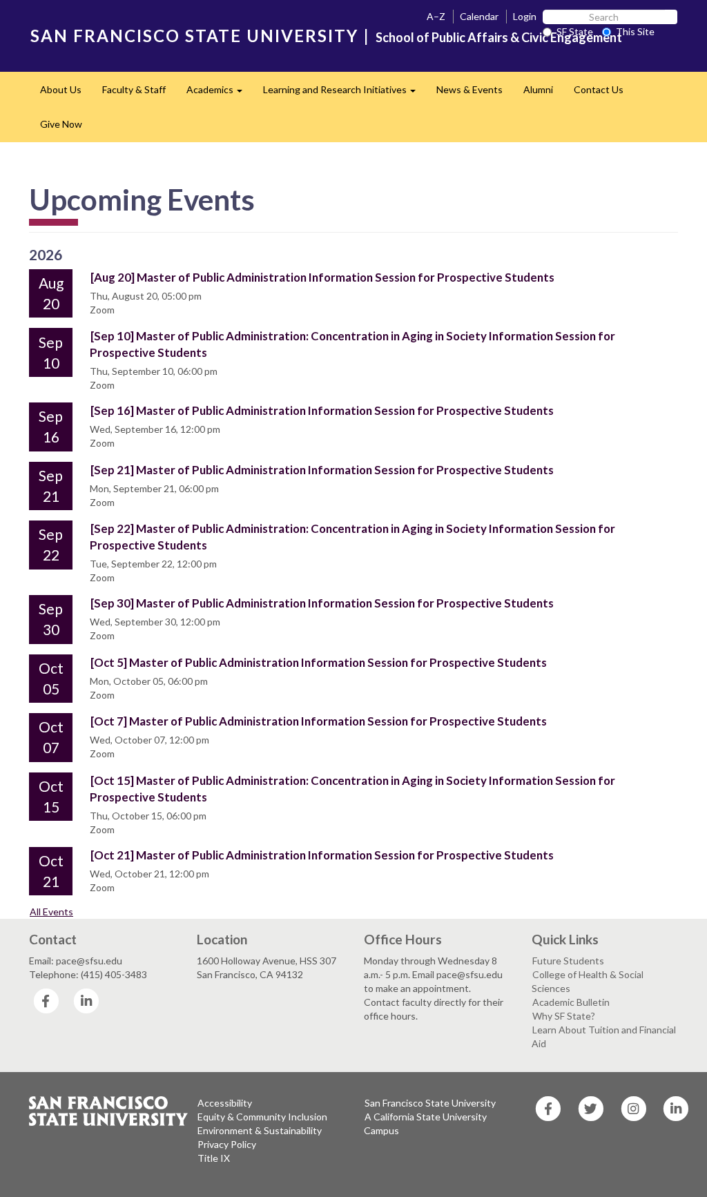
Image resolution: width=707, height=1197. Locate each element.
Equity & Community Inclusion (262, 1116)
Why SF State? (563, 1016)
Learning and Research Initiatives (344, 94)
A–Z (436, 16)
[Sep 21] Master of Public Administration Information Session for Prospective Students (322, 470)
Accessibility (224, 1103)
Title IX (213, 1158)
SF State (574, 31)
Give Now (61, 124)
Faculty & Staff (134, 89)
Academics (219, 94)
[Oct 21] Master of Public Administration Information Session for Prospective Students (322, 855)
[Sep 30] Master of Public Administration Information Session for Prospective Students (322, 603)
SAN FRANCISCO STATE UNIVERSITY (194, 36)
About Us (60, 89)
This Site (635, 31)
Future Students (568, 960)
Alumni (538, 89)
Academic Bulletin (571, 1002)
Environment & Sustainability (259, 1130)
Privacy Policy (226, 1144)
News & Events (469, 89)
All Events (51, 911)
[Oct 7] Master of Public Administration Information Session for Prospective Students (318, 721)
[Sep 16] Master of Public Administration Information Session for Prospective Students (322, 410)
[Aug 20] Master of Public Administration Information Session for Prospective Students (322, 277)
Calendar (479, 16)
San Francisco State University (430, 1103)
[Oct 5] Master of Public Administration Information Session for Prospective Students (318, 662)
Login (524, 16)
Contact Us (598, 89)
